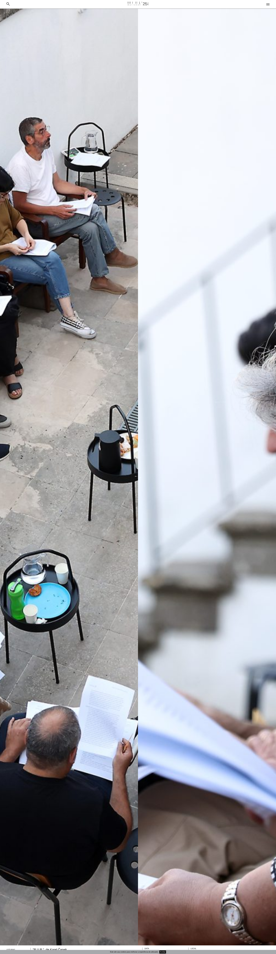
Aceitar (162, 952)
